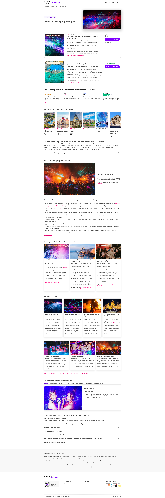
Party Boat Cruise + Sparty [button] (51, 206)
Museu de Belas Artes (98, 456)
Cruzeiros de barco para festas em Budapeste (63, 467)
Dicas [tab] (72, 383)
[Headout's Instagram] (113, 496)
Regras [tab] (67, 383)
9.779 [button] (70, 62)
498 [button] (70, 34)
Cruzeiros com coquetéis (105, 464)
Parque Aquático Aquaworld (110, 456)
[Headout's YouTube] (115, 496)
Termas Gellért (74, 462)
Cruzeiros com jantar (84, 464)
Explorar (47, 6)
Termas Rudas (66, 462)
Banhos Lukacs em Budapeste (107, 458)
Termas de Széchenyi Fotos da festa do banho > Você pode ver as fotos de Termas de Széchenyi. (67, 373)
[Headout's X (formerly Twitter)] (120, 496)
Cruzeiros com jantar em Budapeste (75, 458)
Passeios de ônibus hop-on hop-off (51, 460)
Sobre (52, 6)
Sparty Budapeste (50, 17)
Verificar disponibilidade (112, 39)
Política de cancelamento (90, 490)
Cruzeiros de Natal (48, 467)
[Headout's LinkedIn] (111, 496)
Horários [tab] (46, 383)
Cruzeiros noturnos (94, 464)
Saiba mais (46, 102)
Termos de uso (88, 488)
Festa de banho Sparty (61, 458)
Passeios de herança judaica (67, 460)
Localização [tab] (53, 383)
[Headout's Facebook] (117, 496)
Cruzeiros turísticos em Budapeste (91, 458)
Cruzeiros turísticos (74, 464)
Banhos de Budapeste (87, 456)
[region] (54, 45)
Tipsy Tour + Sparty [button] (59, 208)
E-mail (67, 485)
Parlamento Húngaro (64, 456)
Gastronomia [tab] (79, 383)
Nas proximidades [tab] (98, 383)
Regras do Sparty (48, 235)
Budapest (115, 322)
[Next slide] (62, 45)
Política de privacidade (90, 485)
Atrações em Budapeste (61, 6)
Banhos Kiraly (92, 462)
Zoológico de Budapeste (49, 458)
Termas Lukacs (47, 462)
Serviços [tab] (61, 383)
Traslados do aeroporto (86, 467)
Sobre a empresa (88, 483)
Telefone (67, 483)
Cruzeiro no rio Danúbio (75, 456)
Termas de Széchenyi (83, 462)
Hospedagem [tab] (88, 383)
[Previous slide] (47, 45)
